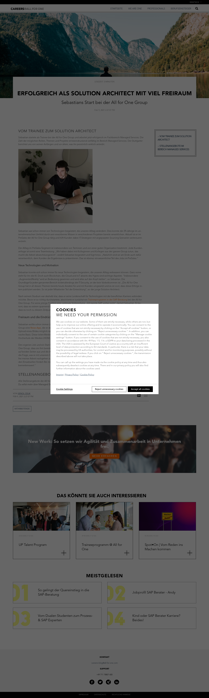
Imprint (59, 374)
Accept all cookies (140, 389)
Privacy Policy (71, 374)
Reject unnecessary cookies (109, 389)
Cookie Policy (87, 374)
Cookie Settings (64, 389)
